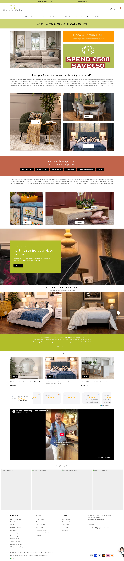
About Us (13, 524)
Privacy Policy (14, 533)
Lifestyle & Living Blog (16, 547)
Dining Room (65, 527)
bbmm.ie (50, 553)
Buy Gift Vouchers (15, 522)
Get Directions (91, 524)
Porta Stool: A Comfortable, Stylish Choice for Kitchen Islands (97, 381)
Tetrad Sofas (39, 527)
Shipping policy (43, 555)
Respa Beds (39, 522)
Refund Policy (14, 536)
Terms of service (33, 555)
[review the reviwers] (34, 394)
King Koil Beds (40, 519)
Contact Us (13, 530)
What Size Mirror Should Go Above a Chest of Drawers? (25, 381)
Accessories (65, 530)
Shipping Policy (14, 538)
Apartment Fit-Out (15, 527)
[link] (35, 49)
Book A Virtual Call (15, 519)
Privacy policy (23, 555)
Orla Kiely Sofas (40, 524)
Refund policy (14, 555)
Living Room (65, 524)
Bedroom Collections (68, 522)
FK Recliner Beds (41, 530)
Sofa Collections (66, 519)
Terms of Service (15, 541)
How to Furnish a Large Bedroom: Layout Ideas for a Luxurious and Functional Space (59, 382)
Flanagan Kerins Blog (16, 544)
